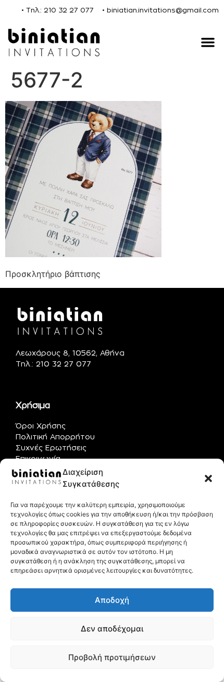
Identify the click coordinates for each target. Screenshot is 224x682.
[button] (208, 478)
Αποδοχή (112, 600)
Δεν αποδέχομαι (112, 629)
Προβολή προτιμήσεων (112, 657)
